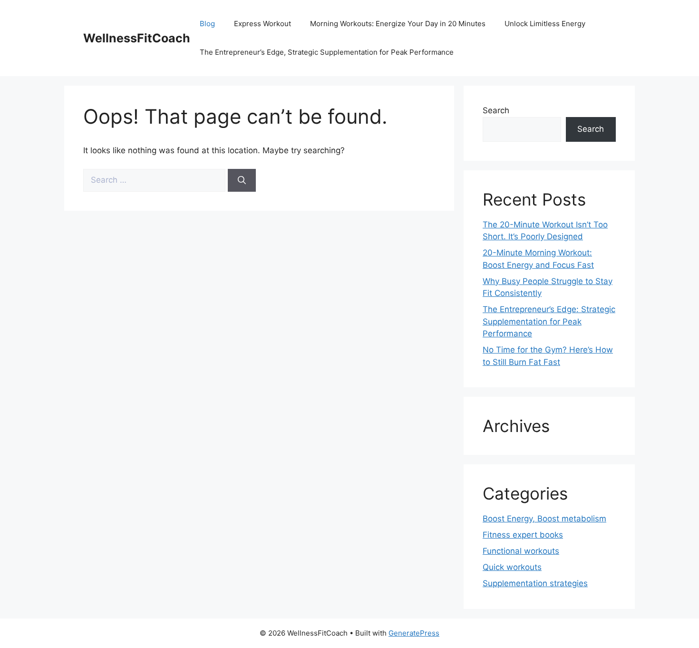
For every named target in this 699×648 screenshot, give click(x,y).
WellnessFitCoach (136, 38)
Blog (207, 23)
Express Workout (262, 23)
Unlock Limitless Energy (545, 23)
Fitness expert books (523, 535)
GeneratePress (413, 633)
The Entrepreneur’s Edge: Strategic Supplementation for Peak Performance (549, 321)
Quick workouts (512, 567)
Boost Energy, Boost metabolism (544, 518)
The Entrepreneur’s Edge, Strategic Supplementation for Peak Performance (327, 52)
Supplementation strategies (535, 583)
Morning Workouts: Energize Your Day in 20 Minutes (397, 23)
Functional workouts (521, 551)
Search (496, 110)
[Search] (242, 180)
